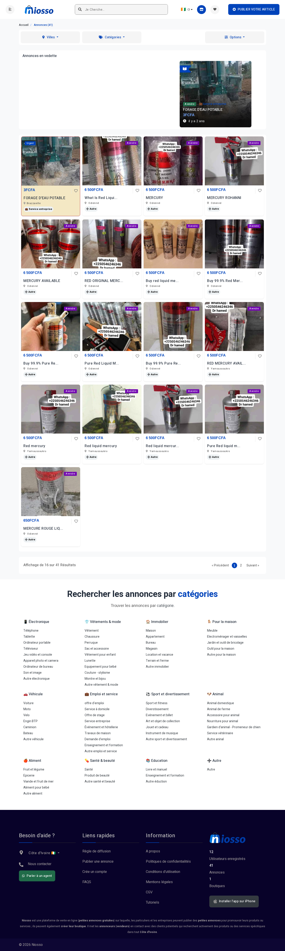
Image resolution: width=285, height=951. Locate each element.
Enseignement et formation (104, 745)
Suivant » (252, 565)
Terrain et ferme (157, 660)
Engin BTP (30, 721)
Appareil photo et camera (40, 660)
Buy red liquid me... (162, 281)
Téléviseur (30, 648)
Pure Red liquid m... (223, 446)
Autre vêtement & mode (101, 684)
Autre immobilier (157, 666)
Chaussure (92, 636)
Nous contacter (39, 864)
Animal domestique (220, 703)
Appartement (155, 636)
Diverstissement (157, 709)
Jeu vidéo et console (37, 654)
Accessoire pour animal (223, 715)
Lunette (90, 660)
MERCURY (154, 198)
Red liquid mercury (101, 446)
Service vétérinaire (220, 733)
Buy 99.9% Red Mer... (225, 281)
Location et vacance (159, 654)
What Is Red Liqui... (101, 198)
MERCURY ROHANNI (224, 198)
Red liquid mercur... (162, 446)
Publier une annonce (98, 861)
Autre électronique (36, 678)
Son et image (32, 672)
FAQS (86, 882)
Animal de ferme (218, 709)
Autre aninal (215, 739)
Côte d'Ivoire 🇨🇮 (42, 853)
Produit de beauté (97, 775)
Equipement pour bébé (100, 666)
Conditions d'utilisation (163, 871)
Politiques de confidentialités (168, 861)
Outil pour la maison (220, 648)
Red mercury (34, 446)
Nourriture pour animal (222, 721)
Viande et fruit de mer (38, 781)
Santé (89, 769)
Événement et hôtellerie (101, 727)
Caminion (29, 727)
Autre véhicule (33, 739)
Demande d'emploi (97, 739)
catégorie (165, 606)
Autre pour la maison (221, 654)
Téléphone (31, 630)
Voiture (28, 703)
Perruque (91, 642)
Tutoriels (152, 902)
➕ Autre (91, 209)
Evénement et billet (159, 715)
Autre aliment (32, 793)
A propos (153, 851)
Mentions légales (159, 882)
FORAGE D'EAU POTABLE (44, 198)
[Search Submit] (80, 9)
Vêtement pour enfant (100, 654)
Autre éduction (156, 781)
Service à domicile (97, 709)
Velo (26, 715)
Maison (151, 630)
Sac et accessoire (97, 648)
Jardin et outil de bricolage (225, 642)
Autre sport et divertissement (166, 739)
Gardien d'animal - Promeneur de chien (234, 727)
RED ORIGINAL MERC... (104, 281)
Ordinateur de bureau (38, 666)
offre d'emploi (94, 703)
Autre (211, 769)
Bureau (151, 642)
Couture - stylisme (97, 672)
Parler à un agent (39, 876)
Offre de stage (95, 715)
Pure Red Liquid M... (102, 363)
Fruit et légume (33, 769)
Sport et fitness (156, 703)
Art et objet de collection (163, 721)
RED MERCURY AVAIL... (226, 363)
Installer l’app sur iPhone (237, 901)
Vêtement (92, 630)
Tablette (29, 636)
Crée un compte (94, 871)
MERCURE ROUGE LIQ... (43, 528)
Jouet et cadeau (157, 727)
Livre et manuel (156, 769)
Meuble (212, 630)
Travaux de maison (98, 733)
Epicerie (29, 775)
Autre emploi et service (101, 751)
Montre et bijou (95, 678)
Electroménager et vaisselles (227, 636)
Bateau (28, 733)
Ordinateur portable (37, 642)
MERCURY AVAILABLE (41, 281)
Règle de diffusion (96, 851)
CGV (149, 892)
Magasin (151, 648)
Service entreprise (97, 721)
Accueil (23, 25)
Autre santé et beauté (100, 781)
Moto (27, 709)
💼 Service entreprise (38, 209)
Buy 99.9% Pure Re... (40, 363)
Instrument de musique (162, 733)
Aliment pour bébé (36, 787)
